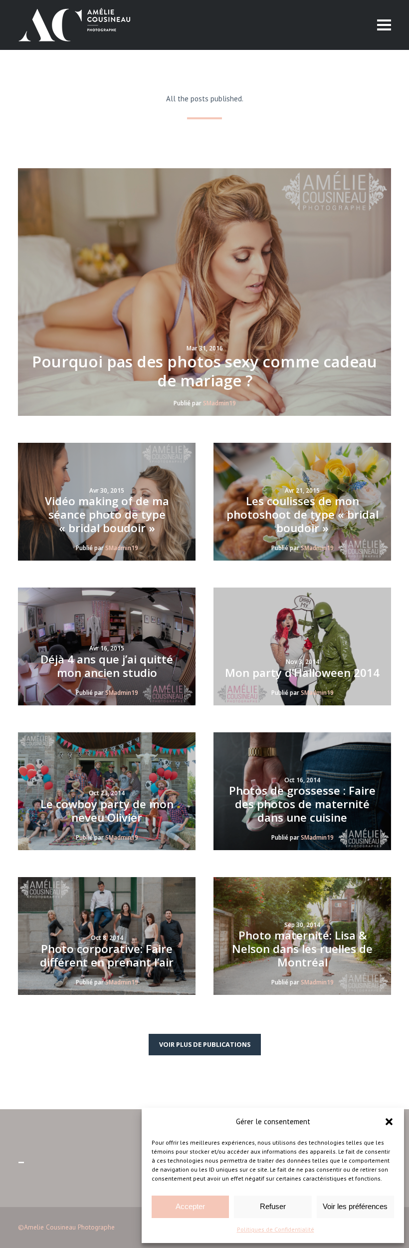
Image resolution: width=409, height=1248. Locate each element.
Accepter (190, 1206)
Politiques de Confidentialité (275, 1229)
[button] (389, 1122)
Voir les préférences (355, 1206)
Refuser (273, 1206)
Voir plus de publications (204, 1044)
